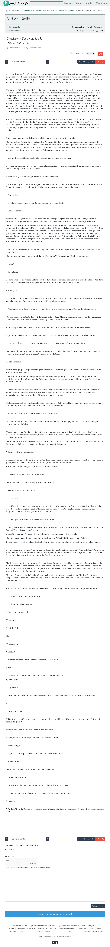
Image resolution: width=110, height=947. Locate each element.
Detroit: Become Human (46, 10)
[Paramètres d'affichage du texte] (93, 62)
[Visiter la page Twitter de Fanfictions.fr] (53, 943)
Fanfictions (16, 10)
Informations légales (42, 931)
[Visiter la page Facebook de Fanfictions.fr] (56, 943)
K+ (28, 43)
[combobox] (46, 3)
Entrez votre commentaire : (27, 867)
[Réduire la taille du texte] (79, 62)
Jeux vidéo (27, 10)
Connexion (103, 3)
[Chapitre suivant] (47, 62)
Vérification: (10, 856)
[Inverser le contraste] (88, 62)
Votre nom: (10, 849)
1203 (91, 54)
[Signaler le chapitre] (103, 62)
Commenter (99, 906)
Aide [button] (89, 3)
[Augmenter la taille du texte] (84, 62)
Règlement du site (16, 931)
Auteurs (69, 3)
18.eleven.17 (14, 27)
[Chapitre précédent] (6, 62)
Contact (68, 931)
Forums (80, 3)
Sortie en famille (66, 10)
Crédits (93, 931)
